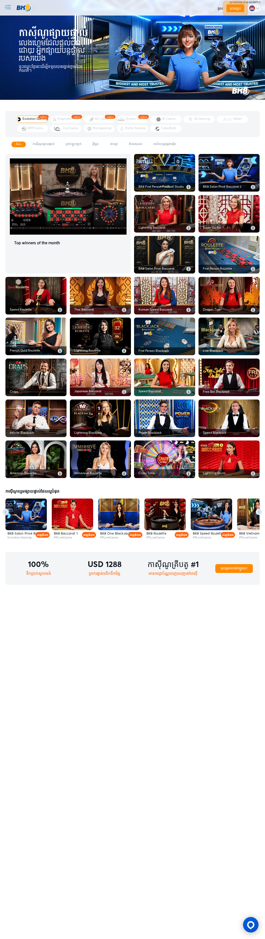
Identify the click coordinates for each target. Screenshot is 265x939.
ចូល (220, 8)
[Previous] (6, 512)
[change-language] (254, 8)
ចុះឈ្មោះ (235, 8)
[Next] (259, 512)
